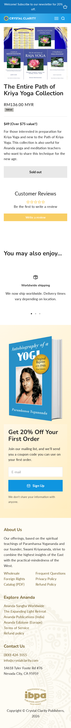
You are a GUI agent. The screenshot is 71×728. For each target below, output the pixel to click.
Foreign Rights (14, 579)
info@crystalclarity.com (21, 660)
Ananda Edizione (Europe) (23, 622)
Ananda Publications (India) (24, 617)
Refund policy (14, 633)
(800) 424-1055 (15, 655)
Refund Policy (46, 584)
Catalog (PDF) (14, 584)
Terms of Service (16, 628)
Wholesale (12, 573)
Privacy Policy (46, 579)
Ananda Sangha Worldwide (24, 606)
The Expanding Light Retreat (25, 611)
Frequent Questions (51, 573)
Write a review (36, 217)
